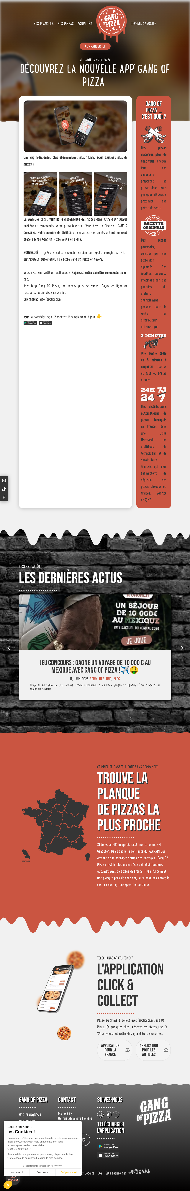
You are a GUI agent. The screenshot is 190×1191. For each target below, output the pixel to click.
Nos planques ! (30, 1115)
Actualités (85, 24)
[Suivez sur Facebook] (116, 1114)
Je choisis (42, 1172)
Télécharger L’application (110, 1127)
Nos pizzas (66, 24)
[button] (7, 1184)
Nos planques (44, 24)
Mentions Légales (83, 1174)
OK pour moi (69, 1172)
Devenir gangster (143, 24)
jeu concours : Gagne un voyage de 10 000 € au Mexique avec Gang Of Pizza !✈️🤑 (95, 667)
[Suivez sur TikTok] (108, 1114)
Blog (117, 679)
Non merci (17, 1172)
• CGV (99, 1174)
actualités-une (100, 679)
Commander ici (95, 46)
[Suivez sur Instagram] (100, 1114)
